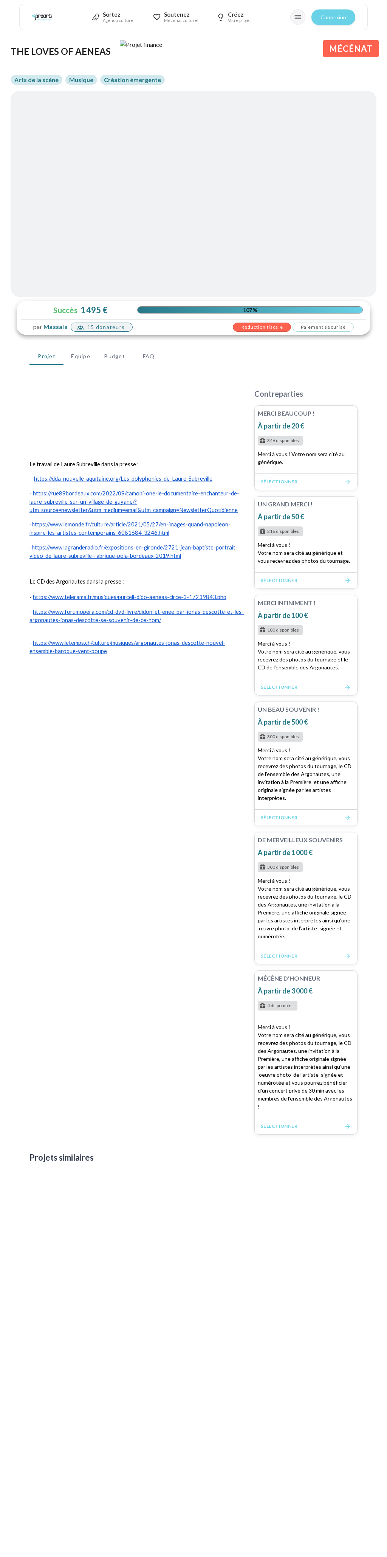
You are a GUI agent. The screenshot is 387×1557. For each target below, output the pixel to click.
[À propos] (297, 17)
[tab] (46, 356)
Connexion (333, 17)
